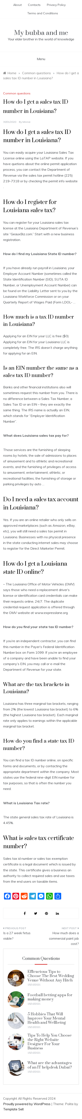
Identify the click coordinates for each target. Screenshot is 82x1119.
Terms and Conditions (42, 13)
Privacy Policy (56, 5)
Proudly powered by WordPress (27, 1104)
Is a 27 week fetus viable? (16, 935)
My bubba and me (41, 33)
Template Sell (13, 1109)
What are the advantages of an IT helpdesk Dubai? (50, 1065)
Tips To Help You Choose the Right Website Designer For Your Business (50, 1042)
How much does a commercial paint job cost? (64, 938)
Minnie (26, 121)
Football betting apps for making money (50, 997)
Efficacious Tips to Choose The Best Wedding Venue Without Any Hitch (51, 976)
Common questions (16, 93)
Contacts (34, 5)
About (17, 5)
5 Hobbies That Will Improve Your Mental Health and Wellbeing (47, 1018)
